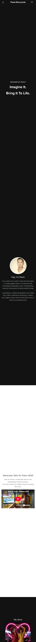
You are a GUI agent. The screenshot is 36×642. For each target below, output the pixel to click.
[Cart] (32, 2)
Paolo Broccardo (18, 2)
